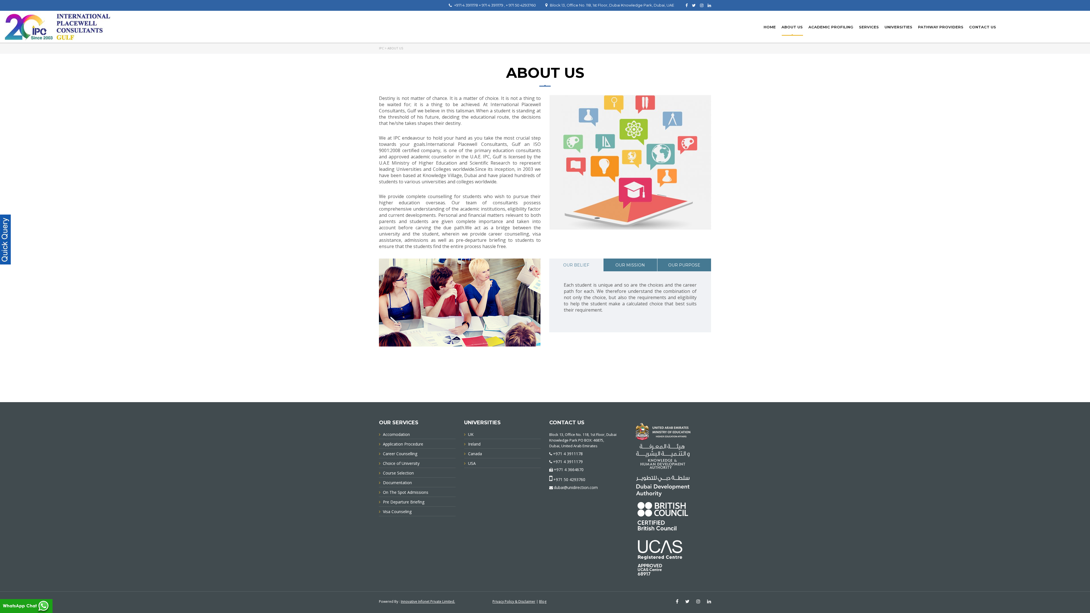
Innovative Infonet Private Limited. (428, 601)
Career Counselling (400, 453)
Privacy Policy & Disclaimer (513, 601)
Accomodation (396, 434)
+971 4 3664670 (569, 469)
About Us (792, 27)
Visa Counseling (397, 511)
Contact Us (982, 27)
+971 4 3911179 (568, 461)
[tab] (576, 265)
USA (472, 463)
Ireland (474, 444)
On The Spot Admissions (405, 492)
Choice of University (401, 463)
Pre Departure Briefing (403, 502)
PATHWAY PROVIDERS (940, 27)
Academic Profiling (830, 27)
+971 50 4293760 (569, 479)
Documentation (397, 482)
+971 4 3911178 (568, 453)
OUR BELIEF (576, 265)
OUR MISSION (630, 265)
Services (869, 27)
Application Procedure (403, 444)
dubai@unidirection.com (576, 487)
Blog (542, 601)
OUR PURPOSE (684, 265)
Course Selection (398, 473)
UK (470, 434)
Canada (475, 453)
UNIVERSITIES (898, 27)
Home (770, 27)
